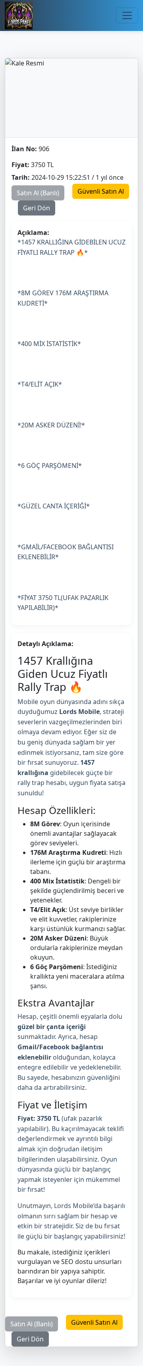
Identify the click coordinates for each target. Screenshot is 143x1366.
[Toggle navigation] (127, 15)
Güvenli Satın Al (100, 191)
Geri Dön (36, 208)
